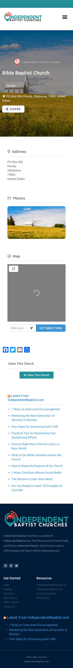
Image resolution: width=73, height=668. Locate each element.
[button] (65, 17)
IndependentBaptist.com (36, 661)
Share (15, 109)
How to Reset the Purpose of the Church (37, 465)
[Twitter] (16, 566)
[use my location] (31, 328)
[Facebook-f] (5, 566)
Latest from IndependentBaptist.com (38, 617)
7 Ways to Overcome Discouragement (36, 409)
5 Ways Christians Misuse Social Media (36, 472)
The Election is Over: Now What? (32, 479)
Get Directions (51, 328)
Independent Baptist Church (41, 62)
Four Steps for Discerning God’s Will (35, 426)
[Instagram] (11, 566)
